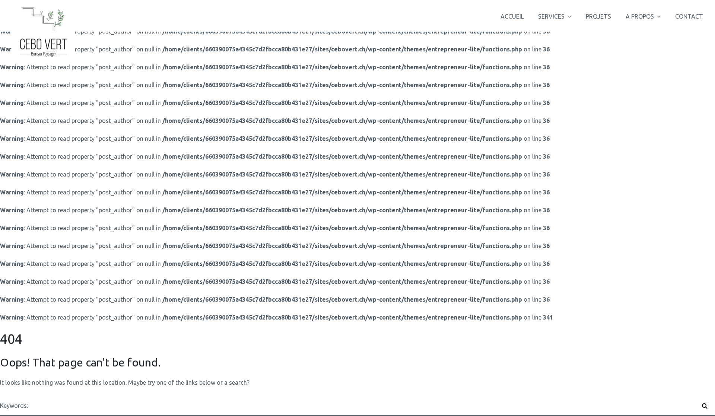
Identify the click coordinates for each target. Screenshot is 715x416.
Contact (689, 16)
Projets (598, 16)
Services (551, 16)
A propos (640, 16)
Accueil (512, 16)
